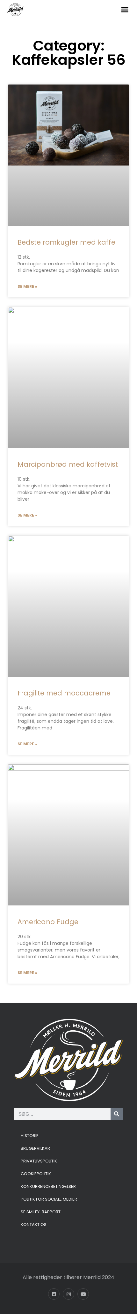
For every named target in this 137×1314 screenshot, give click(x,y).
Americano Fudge (48, 921)
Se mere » (27, 286)
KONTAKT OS (34, 1225)
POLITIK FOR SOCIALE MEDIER (49, 1199)
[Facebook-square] (54, 1294)
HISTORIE (30, 1136)
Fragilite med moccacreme (64, 693)
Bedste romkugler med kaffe (66, 242)
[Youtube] (83, 1294)
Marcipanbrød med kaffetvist (68, 464)
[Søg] (117, 1114)
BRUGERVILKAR (35, 1148)
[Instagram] (68, 1294)
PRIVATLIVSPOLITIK (39, 1161)
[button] (125, 10)
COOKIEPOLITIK (36, 1174)
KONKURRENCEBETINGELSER (48, 1186)
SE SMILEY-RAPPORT (41, 1212)
